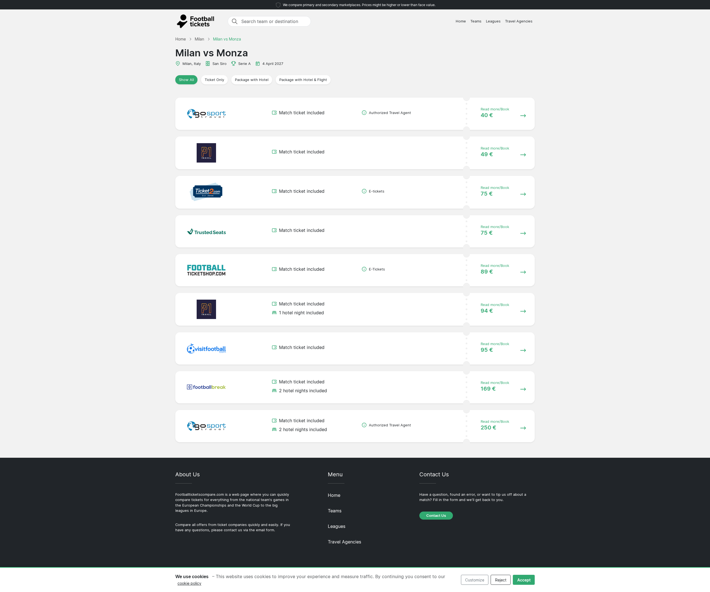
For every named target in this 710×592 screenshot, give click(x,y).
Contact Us (436, 515)
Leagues (493, 21)
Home (461, 21)
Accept (524, 580)
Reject (500, 580)
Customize (474, 580)
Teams (475, 21)
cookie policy (189, 583)
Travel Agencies (518, 21)
